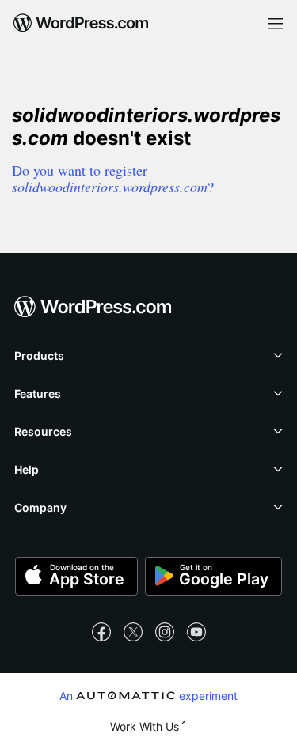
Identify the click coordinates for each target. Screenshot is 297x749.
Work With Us (144, 726)
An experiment (148, 695)
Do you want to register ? (113, 178)
